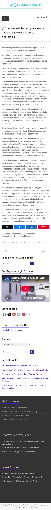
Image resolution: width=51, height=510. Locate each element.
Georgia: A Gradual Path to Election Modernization (20, 448)
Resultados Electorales (24, 236)
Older (7, 251)
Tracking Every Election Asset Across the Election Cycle (25, 370)
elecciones (16, 234)
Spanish (42, 243)
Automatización (24, 243)
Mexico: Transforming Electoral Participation (18, 452)
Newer (43, 251)
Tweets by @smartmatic (12, 330)
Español (41, 17)
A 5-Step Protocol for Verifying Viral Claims (20, 366)
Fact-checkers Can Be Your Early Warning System (22, 374)
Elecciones (35, 243)
